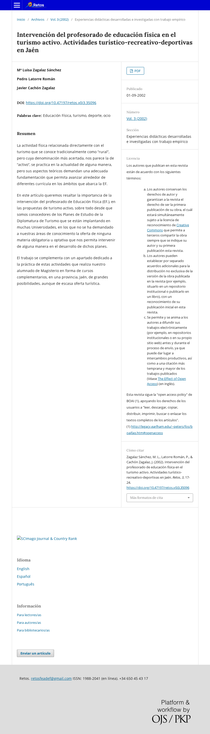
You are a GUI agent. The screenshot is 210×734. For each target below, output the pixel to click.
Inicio (21, 19)
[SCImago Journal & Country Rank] (47, 538)
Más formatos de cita (146, 497)
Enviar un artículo (35, 653)
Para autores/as (29, 622)
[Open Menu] (17, 5)
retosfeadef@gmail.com (51, 678)
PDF (137, 71)
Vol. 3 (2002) (59, 19)
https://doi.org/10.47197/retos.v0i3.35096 (61, 102)
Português (25, 584)
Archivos (37, 19)
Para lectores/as (29, 615)
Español (23, 576)
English (23, 568)
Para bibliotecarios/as (33, 630)
